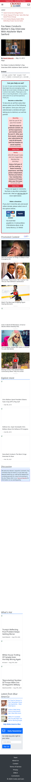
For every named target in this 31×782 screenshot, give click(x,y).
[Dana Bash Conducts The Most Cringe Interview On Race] (15, 443)
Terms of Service (22, 478)
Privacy (15, 770)
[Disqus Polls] (15, 502)
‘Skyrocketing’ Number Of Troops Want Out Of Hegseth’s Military (12, 682)
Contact (15, 764)
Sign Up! (6, 746)
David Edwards (8, 58)
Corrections (15, 776)
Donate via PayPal (20, 213)
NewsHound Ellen (7, 688)
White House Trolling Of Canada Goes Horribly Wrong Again (11, 657)
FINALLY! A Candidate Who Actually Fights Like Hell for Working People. (15, 718)
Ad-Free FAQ (21, 193)
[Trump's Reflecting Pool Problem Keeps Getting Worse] (12, 621)
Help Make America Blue (12, 724)
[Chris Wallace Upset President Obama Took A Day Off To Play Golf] (15, 389)
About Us (15, 760)
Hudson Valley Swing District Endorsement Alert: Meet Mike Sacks (14, 711)
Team (15, 757)
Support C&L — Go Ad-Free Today (15, 1)
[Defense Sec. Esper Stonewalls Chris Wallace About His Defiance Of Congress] (15, 416)
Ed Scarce (4, 662)
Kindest (10, 218)
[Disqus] (15, 543)
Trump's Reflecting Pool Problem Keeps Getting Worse (11, 631)
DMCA (15, 773)
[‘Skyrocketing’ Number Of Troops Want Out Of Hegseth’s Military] (12, 672)
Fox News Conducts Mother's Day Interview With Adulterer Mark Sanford (13, 30)
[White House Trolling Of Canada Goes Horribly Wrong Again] (12, 646)
